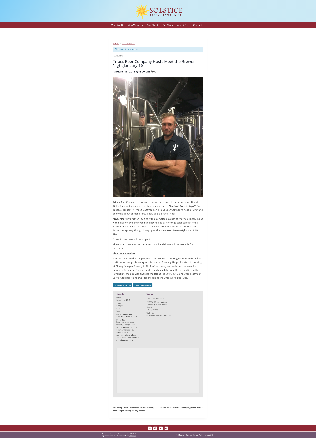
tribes (133, 335)
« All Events (118, 55)
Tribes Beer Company (125, 202)
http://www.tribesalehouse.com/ (159, 315)
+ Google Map (152, 310)
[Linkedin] (150, 428)
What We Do (117, 25)
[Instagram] (155, 428)
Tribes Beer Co (133, 337)
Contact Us (199, 25)
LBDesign (132, 436)
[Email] (166, 428)
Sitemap (189, 435)
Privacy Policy (198, 435)
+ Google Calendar (122, 285)
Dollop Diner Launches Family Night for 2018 (181, 407)
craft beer (125, 327)
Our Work (168, 25)
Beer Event (120, 316)
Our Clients (153, 25)
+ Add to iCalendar (142, 285)
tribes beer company (124, 340)
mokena (126, 330)
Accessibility (209, 435)
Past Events (180, 435)
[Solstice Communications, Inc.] (158, 11)
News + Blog (183, 25)
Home (116, 43)
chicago (124, 322)
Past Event (128, 43)
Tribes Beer (121, 337)
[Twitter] (161, 428)
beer (118, 322)
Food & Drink (131, 316)
